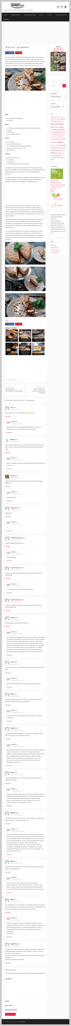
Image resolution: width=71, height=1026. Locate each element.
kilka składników (59, 130)
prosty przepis (55, 150)
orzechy (57, 145)
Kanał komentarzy (55, 250)
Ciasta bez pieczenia (12, 379)
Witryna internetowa (11, 1010)
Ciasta (5, 15)
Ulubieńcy (6, 19)
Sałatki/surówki (15, 15)
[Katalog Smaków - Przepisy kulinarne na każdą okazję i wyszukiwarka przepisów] (58, 189)
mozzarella (61, 139)
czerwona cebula (56, 121)
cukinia (58, 119)
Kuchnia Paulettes (15, 567)
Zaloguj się (53, 245)
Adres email (8, 1005)
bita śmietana (57, 117)
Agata (12, 694)
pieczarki (54, 148)
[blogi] (52, 191)
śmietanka (57, 157)
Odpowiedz (7, 416)
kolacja (52, 132)
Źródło (7, 320)
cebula (52, 119)
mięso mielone (54, 139)
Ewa (9, 50)
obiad (59, 142)
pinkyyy (12, 475)
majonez (52, 134)
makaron (56, 134)
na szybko (54, 142)
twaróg (55, 155)
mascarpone (60, 136)
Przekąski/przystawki (30, 15)
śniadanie (63, 157)
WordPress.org (55, 252)
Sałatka (53, 153)
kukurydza (58, 132)
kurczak (64, 132)
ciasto (55, 119)
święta (52, 159)
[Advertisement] (35, 32)
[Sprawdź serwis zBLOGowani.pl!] (58, 199)
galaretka (53, 127)
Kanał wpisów (54, 247)
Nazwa (7, 1001)
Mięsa (41, 15)
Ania (11, 407)
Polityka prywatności (61, 15)
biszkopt (53, 117)
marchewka (62, 134)
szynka (52, 155)
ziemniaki (59, 155)
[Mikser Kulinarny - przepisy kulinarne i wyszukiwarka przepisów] (57, 178)
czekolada (62, 119)
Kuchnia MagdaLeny (16, 537)
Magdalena (13, 507)
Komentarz (8, 979)
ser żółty (58, 153)
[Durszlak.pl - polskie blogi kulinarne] (55, 180)
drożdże (62, 121)
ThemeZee (23, 1021)
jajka (62, 127)
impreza (58, 127)
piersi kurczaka (61, 148)
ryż (64, 150)
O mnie (49, 15)
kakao (52, 129)
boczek (62, 117)
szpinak (62, 153)
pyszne (62, 150)
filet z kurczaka (57, 124)
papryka (63, 145)
